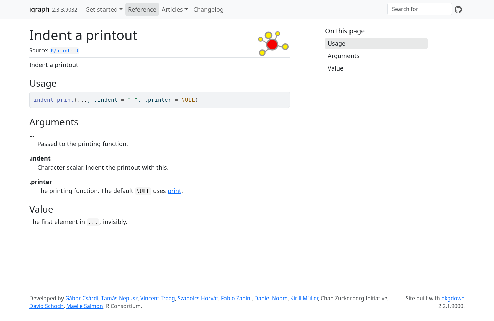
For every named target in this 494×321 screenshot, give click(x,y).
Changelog (208, 9)
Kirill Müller (304, 298)
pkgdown (453, 298)
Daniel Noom (271, 298)
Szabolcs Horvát (198, 298)
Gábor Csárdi (81, 298)
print (174, 191)
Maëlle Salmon (84, 306)
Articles (172, 9)
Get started (101, 9)
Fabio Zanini (236, 298)
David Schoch (46, 306)
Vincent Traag (157, 298)
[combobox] (419, 9)
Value (335, 68)
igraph (39, 9)
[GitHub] (458, 9)
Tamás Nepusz (119, 298)
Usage (336, 43)
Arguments (344, 56)
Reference (142, 9)
